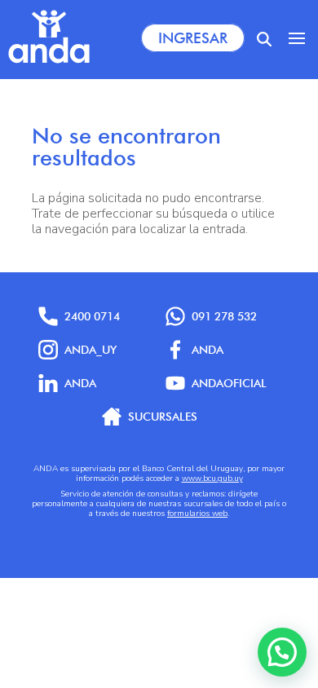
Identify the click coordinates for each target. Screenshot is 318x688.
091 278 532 (224, 316)
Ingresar (192, 37)
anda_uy (90, 349)
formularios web (197, 513)
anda (80, 383)
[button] (282, 652)
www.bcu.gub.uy (212, 478)
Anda (207, 349)
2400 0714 (92, 316)
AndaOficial (229, 383)
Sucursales (162, 416)
